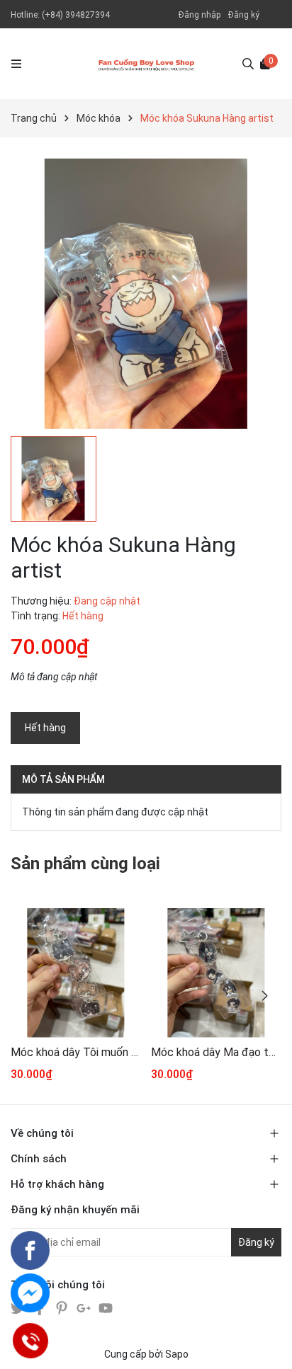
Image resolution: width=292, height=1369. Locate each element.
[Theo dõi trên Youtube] (106, 1306)
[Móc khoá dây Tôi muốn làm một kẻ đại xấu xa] (75, 973)
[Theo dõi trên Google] (85, 1306)
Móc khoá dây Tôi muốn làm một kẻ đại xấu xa (75, 1052)
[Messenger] (30, 1292)
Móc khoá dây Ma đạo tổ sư (216, 1052)
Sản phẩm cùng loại (85, 863)
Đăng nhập (199, 15)
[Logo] (146, 63)
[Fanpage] (30, 1250)
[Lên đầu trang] (267, 1344)
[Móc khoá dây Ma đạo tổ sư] (216, 973)
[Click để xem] (146, 294)
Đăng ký (243, 15)
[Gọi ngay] (30, 1340)
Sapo (177, 1354)
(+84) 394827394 (76, 15)
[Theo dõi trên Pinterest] (63, 1306)
